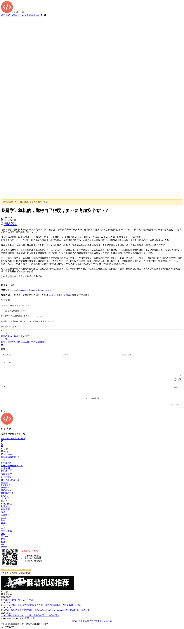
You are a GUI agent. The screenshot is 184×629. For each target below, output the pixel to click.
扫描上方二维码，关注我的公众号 (16, 569)
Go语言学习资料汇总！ (11, 306)
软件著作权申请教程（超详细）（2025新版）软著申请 (24, 321)
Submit (176, 387)
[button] (2, 626)
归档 (8, 15)
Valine (181, 405)
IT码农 (11, 285)
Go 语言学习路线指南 (10, 311)
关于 (33, 15)
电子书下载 (16, 15)
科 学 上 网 (29, 618)
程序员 (13, 224)
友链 (38, 15)
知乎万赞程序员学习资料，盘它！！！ (17, 316)
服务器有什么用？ (9, 327)
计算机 (7, 224)
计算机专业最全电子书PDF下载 (87, 621)
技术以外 (5, 220)
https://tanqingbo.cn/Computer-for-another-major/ (33, 290)
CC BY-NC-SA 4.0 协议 (59, 295)
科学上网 (26, 15)
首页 (3, 15)
